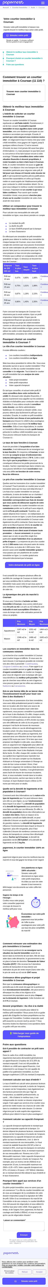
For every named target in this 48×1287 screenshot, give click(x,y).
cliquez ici (17, 1243)
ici (16, 151)
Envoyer (24, 1235)
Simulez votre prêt (19, 35)
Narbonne (7, 686)
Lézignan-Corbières (11, 667)
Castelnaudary (32, 664)
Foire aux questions (15, 65)
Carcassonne (19, 686)
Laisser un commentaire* (14, 1220)
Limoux (25, 667)
